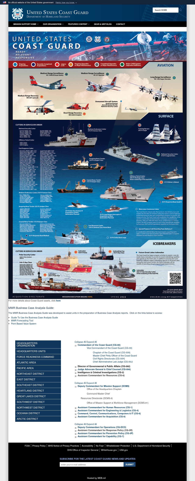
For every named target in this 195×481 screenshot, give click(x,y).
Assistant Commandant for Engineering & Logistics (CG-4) (108, 410)
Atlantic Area (26, 362)
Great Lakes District (31, 396)
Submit (129, 464)
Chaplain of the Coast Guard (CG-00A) (111, 352)
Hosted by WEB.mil (96, 477)
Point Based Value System (23, 323)
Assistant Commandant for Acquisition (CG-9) (102, 416)
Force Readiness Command (35, 357)
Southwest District (31, 402)
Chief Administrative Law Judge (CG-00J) (113, 361)
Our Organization (52, 24)
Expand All (92, 341)
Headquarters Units (31, 351)
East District (26, 379)
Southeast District (30, 385)
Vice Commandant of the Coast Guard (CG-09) (109, 347)
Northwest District (31, 407)
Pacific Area (25, 368)
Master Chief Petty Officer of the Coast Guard (115, 355)
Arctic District (27, 419)
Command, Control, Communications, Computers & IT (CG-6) (109, 413)
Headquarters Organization (27, 344)
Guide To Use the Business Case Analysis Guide (34, 317)
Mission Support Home (24, 24)
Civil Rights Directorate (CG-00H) (109, 358)
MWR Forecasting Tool (22, 320)
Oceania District (28, 413)
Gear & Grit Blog (103, 24)
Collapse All (80, 341)
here (58, 300)
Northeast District (30, 373)
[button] (67, 2)
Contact (120, 24)
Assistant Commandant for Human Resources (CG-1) (105, 407)
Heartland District (30, 390)
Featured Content (77, 24)
